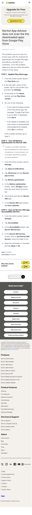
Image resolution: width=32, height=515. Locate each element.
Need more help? (16, 286)
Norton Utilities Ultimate (8, 382)
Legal (3, 471)
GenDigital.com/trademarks (12, 349)
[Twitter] (2, 464)
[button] (10, 2)
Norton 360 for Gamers (8, 370)
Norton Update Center (7, 426)
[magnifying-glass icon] (23, 277)
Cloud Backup (5, 400)
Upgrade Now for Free (16, 21)
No (26, 266)
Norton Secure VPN (7, 373)
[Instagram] (6, 464)
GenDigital (4, 453)
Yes (26, 262)
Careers (4, 483)
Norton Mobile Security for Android (11, 376)
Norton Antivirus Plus (7, 358)
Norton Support (6, 420)
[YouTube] (19, 464)
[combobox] (16, 277)
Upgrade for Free (16, 9)
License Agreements (8, 474)
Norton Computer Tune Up (9, 423)
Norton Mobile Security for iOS (10, 379)
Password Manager (6, 412)
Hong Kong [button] (27, 464)
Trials (2, 447)
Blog (2, 441)
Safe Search (4, 406)
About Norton (5, 438)
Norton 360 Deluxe (6, 364)
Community (4, 444)
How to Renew (5, 429)
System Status (6, 489)
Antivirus (3, 391)
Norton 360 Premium (7, 367)
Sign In (3, 450)
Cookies (4, 486)
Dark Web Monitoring (7, 409)
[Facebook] (15, 464)
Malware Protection (7, 397)
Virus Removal (5, 394)
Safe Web (4, 403)
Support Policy (6, 480)
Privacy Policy (6, 477)
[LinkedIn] (10, 464)
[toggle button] (2, 2)
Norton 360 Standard (7, 361)
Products (5, 355)
